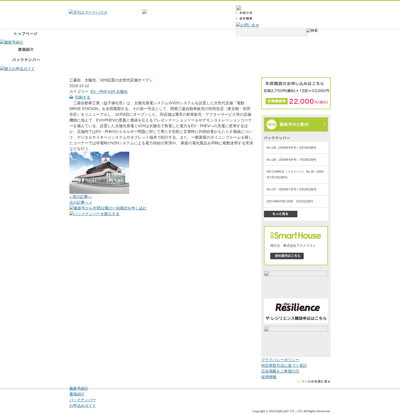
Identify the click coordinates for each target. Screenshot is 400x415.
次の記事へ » (80, 202)
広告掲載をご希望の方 (280, 371)
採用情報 (268, 377)
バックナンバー (82, 400)
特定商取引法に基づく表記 (284, 365)
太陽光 (122, 91)
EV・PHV (99, 91)
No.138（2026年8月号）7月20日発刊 (291, 159)
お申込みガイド (82, 405)
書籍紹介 (77, 394)
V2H (111, 91)
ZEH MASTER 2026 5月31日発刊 (290, 201)
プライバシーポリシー (280, 360)
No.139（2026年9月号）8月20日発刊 (291, 147)
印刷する (82, 97)
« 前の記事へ (80, 196)
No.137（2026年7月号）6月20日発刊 (291, 189)
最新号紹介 (78, 388)
